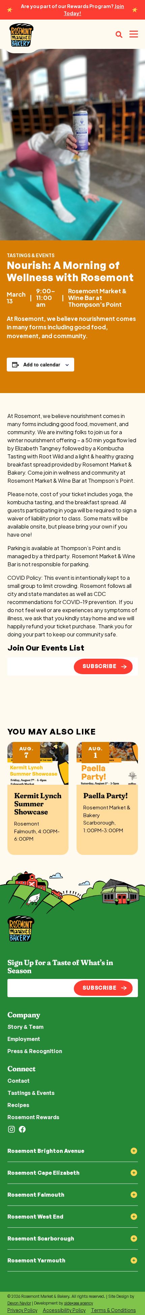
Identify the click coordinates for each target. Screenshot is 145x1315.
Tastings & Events (31, 255)
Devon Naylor (19, 1303)
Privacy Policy (22, 1310)
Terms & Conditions (113, 1310)
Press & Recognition (34, 1051)
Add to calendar (41, 364)
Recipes (18, 1105)
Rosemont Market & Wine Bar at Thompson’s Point (97, 297)
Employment (23, 1039)
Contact (18, 1080)
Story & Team (25, 1026)
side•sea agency (78, 1303)
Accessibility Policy (64, 1310)
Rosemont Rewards (33, 1117)
